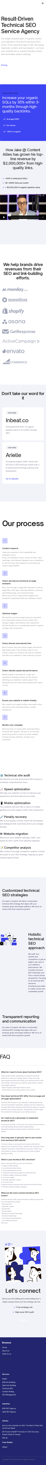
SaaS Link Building (9, 1385)
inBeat (4, 1447)
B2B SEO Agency (9, 1408)
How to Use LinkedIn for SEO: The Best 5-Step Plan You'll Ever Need (22, 1427)
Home (4, 1347)
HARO (4, 1379)
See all (4, 1438)
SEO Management (9, 1395)
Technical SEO (7, 1388)
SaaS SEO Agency (9, 1412)
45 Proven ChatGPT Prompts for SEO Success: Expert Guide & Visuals (20, 1433)
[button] (42, 3)
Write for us (6, 1354)
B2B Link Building (8, 1382)
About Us (5, 1351)
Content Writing (8, 1392)
